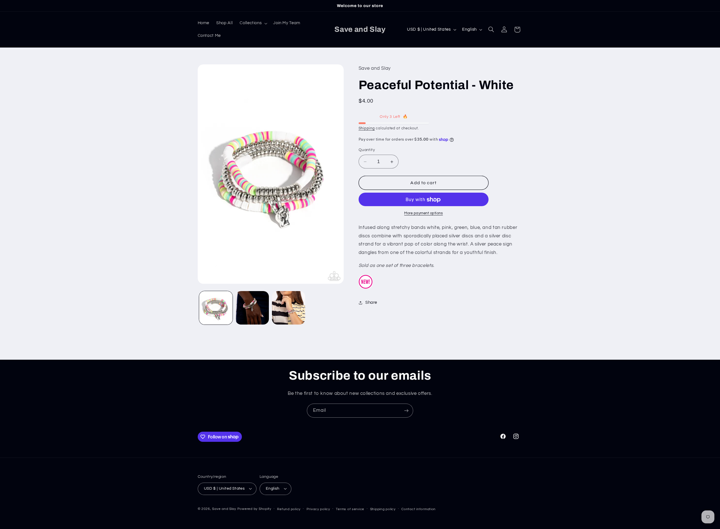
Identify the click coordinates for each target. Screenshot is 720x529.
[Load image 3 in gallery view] (288, 308)
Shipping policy (383, 509)
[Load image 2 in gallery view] (252, 308)
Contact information (418, 509)
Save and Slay (224, 508)
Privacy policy (318, 509)
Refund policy (289, 509)
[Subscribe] (406, 410)
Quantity (367, 150)
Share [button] (371, 302)
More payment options (423, 213)
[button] (253, 23)
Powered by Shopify (254, 508)
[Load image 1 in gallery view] (216, 308)
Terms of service (350, 509)
